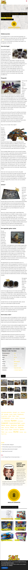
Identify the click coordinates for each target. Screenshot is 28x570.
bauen (15, 414)
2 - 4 (14, 355)
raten (2, 427)
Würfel (15, 432)
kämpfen (23, 423)
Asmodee (6, 414)
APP (2, 414)
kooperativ (4, 423)
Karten (14, 420)
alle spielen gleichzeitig (6, 412)
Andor (19, 412)
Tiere (2, 432)
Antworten (23, 412)
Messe (3, 425)
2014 (15, 353)
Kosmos (15, 363)
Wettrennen (10, 432)
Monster (8, 425)
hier (3, 39)
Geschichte (12, 418)
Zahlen (25, 432)
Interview (7, 421)
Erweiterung (20, 414)
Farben (13, 416)
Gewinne (16, 418)
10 (14, 359)
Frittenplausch (5, 418)
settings (10, 565)
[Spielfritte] (3, 3)
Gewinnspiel (22, 418)
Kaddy (3, 19)
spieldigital (6, 429)
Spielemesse (16, 429)
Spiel (2, 429)
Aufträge (11, 414)
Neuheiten (14, 425)
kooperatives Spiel (14, 423)
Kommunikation (20, 421)
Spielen (22, 429)
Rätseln (16, 427)
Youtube (21, 432)
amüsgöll (15, 412)
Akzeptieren (5, 567)
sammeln (20, 427)
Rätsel (12, 427)
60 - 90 (15, 357)
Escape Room (4, 416)
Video (6, 432)
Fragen (17, 416)
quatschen (21, 425)
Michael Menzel (17, 361)
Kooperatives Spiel (17, 367)
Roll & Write (7, 427)
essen (9, 416)
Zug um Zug (3, 433)
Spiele (10, 429)
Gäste (2, 421)
